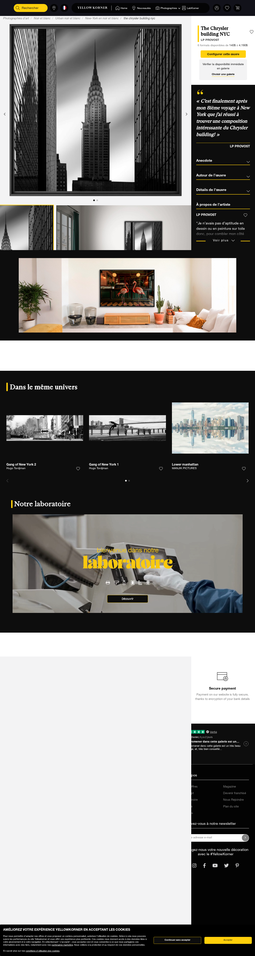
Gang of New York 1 (104, 465)
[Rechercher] (18, 8)
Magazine (229, 786)
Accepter (228, 940)
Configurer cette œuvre (223, 54)
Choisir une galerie (223, 74)
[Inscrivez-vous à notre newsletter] (245, 838)
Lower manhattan (185, 465)
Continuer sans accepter (177, 940)
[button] (4, 114)
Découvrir (127, 599)
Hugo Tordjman (16, 468)
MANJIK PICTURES (184, 468)
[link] (94, 8)
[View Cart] (237, 8)
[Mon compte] (217, 8)
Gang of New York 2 (21, 465)
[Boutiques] (54, 8)
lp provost (210, 40)
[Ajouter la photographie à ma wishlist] (251, 32)
